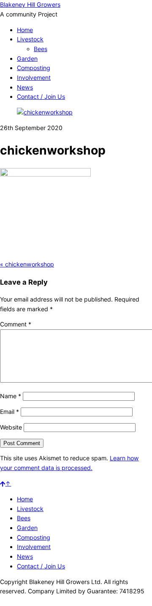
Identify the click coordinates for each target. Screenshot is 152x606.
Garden (27, 58)
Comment (15, 324)
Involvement (34, 77)
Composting (33, 67)
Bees (40, 48)
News (25, 87)
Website (11, 427)
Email (9, 411)
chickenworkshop (27, 264)
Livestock (30, 39)
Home (25, 29)
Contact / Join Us (41, 96)
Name (10, 395)
